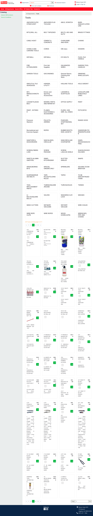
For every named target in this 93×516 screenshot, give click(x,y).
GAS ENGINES (49, 73)
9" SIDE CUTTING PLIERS (80, 455)
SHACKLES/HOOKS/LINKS (84, 151)
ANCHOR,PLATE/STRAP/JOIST (33, 23)
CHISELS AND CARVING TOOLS (33, 50)
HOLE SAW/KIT (83, 84)
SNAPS (80, 158)
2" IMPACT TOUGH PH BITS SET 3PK (64, 478)
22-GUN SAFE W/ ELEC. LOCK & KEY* (30, 381)
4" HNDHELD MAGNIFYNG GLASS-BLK (47, 336)
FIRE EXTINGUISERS (32, 66)
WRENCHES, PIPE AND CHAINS (82, 215)
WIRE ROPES (48, 213)
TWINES (81, 185)
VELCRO (47, 195)
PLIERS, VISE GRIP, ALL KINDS (67, 111)
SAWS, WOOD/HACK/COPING (84, 142)
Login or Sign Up (80, 4)
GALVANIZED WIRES (65, 66)
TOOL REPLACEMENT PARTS (32, 186)
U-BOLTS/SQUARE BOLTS (32, 196)
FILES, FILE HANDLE (82, 58)
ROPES (46, 130)
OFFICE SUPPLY (66, 102)
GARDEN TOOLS (32, 73)
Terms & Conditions (6, 17)
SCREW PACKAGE (47, 151)
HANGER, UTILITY (47, 84)
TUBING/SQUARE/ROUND (50, 186)
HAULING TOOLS (67, 84)
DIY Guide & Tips (28, 9)
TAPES (63, 175)
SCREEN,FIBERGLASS (32, 151)
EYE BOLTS (65, 57)
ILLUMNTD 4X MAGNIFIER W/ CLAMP (47, 359)
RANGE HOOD (83, 120)
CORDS (46, 49)
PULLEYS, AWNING (47, 121)
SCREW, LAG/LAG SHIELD (67, 151)
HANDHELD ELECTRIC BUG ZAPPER (81, 312)
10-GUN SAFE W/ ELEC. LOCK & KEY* (47, 381)
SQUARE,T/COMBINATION (83, 167)
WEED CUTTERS (32, 205)
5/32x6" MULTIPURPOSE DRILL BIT (47, 312)
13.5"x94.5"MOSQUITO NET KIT (30, 336)
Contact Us (37, 9)
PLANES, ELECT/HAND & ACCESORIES (49, 112)
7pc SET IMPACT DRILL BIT (81, 478)
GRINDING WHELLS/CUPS (83, 74)
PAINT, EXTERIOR (32, 111)
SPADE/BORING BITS (32, 167)
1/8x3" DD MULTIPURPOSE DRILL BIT (64, 312)
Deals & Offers (19, 9)
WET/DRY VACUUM (64, 206)
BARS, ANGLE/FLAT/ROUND (84, 24)
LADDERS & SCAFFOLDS (65, 93)
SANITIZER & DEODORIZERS (32, 141)
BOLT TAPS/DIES (50, 32)
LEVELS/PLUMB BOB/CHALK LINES (83, 93)
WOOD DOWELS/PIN (65, 214)
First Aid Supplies (47, 66)
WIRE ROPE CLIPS (31, 214)
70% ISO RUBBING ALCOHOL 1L (30, 262)
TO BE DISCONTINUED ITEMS (83, 176)
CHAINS (81, 40)
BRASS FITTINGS (84, 32)
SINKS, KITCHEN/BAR (49, 159)
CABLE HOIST (31, 40)
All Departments (9, 9)
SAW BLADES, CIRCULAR (49, 141)
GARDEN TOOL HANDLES (83, 66)
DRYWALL (30, 57)
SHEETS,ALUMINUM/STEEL (32, 159)
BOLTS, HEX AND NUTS (67, 33)
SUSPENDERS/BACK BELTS (32, 176)
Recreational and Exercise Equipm (32, 131)
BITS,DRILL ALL (32, 32)
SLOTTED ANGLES (64, 159)
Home (2, 9)
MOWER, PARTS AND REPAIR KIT (49, 103)
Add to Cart (38, 236)
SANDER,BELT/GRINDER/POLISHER (84, 132)
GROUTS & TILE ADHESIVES (32, 84)
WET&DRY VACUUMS (47, 206)
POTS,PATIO (82, 110)
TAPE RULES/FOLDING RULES (50, 176)
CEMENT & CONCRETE (48, 41)
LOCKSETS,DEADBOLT (33, 103)
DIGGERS (81, 49)
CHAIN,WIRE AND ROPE (65, 41)
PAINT (80, 102)
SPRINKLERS (65, 167)
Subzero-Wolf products (7, 15)
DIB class (64, 49)
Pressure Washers (30, 121)
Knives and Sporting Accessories (48, 93)
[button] (28, 237)
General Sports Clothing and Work (66, 75)
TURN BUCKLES (66, 185)
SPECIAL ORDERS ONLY (49, 167)
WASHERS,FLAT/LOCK (67, 196)
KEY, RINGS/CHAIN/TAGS (33, 93)
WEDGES (81, 195)
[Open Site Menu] (75, 2)
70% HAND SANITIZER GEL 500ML (64, 262)
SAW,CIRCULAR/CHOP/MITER (67, 141)
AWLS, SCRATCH (67, 22)
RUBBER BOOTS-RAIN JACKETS (67, 131)
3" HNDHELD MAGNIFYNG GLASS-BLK (64, 336)
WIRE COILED (83, 205)
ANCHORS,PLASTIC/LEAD (49, 23)
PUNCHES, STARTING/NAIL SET (66, 122)
